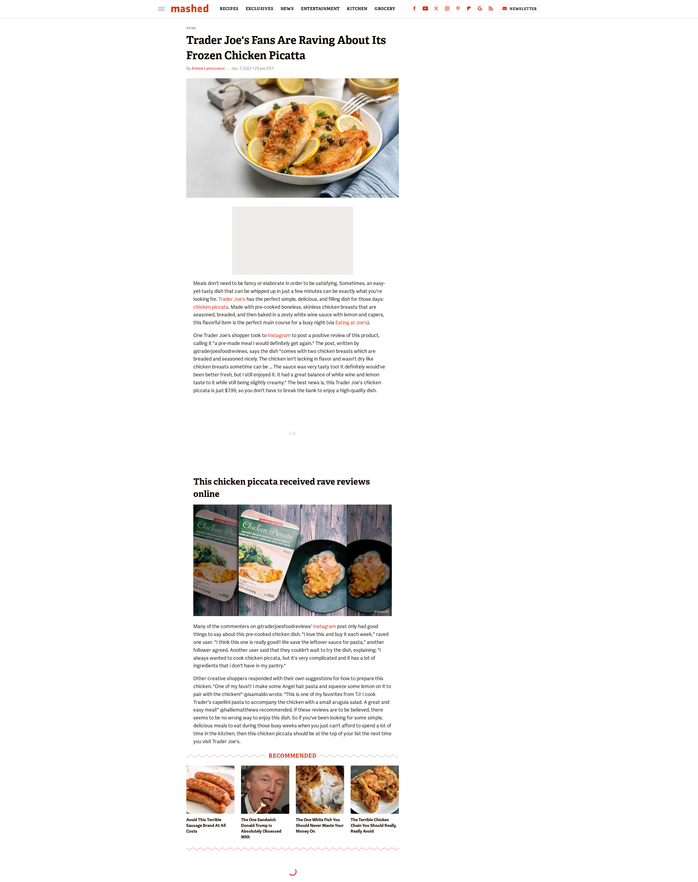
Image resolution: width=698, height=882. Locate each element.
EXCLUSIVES (259, 8)
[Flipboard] (469, 9)
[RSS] (491, 9)
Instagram (279, 335)
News (191, 28)
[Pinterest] (458, 9)
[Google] (480, 9)
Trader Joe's (231, 299)
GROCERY (385, 8)
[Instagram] (447, 9)
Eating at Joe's (351, 322)
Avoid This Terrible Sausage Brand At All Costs (206, 825)
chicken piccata (210, 307)
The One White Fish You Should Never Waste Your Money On (320, 825)
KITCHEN (357, 8)
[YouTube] (425, 9)
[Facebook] (414, 9)
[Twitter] (436, 9)
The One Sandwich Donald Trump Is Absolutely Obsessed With (261, 828)
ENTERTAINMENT (320, 8)
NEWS (287, 8)
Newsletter (523, 9)
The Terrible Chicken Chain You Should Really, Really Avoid (374, 825)
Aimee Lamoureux (208, 68)
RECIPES (229, 8)
